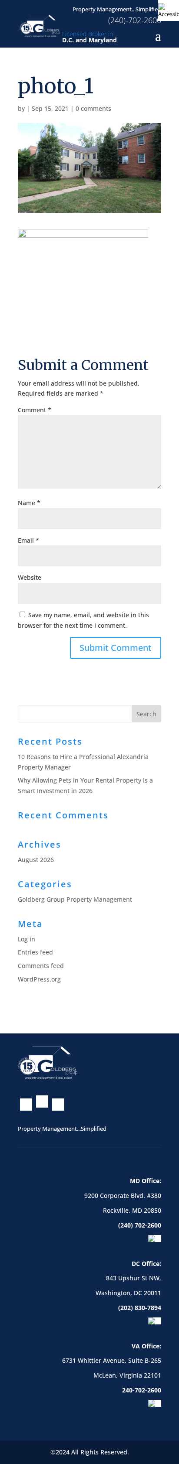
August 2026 (36, 859)
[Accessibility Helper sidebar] (168, 10)
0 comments (93, 108)
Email (28, 540)
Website (29, 577)
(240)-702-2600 (134, 19)
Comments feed (41, 965)
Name (29, 503)
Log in (26, 939)
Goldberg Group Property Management (75, 899)
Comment (34, 410)
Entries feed (35, 952)
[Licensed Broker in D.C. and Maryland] (40, 25)
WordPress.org (39, 979)
